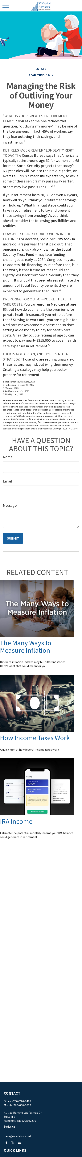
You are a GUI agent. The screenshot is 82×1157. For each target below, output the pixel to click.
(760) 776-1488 (21, 1101)
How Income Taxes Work (35, 737)
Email (7, 480)
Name (7, 456)
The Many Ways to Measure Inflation (25, 646)
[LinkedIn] (19, 1142)
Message (10, 505)
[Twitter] (12, 1142)
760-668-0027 (22, 1105)
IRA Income (16, 821)
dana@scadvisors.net (17, 1136)
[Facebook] (6, 1142)
